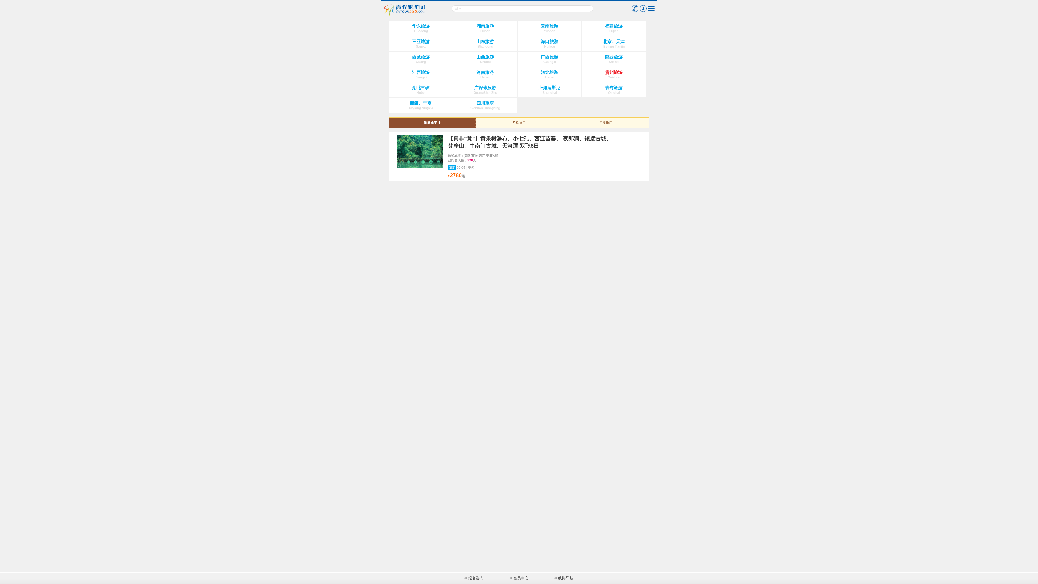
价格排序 (519, 123)
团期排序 (605, 123)
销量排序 (430, 123)
